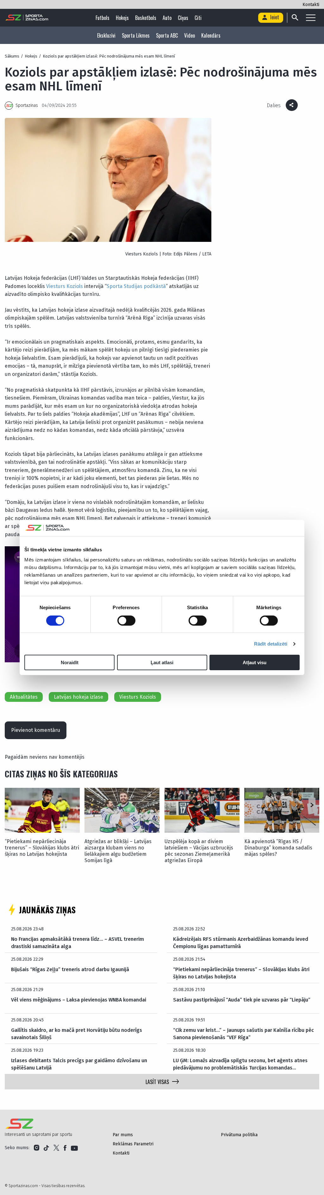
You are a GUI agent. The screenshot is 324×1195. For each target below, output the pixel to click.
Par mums (123, 1134)
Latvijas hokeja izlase (78, 697)
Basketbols (145, 17)
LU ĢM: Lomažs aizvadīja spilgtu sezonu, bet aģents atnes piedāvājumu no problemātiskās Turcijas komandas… (240, 1063)
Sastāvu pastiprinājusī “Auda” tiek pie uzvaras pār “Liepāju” (241, 1000)
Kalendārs (211, 35)
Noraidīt (69, 662)
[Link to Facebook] (65, 1148)
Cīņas (183, 17)
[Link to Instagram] (36, 1148)
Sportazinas (27, 105)
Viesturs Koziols (64, 286)
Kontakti (310, 4)
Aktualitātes (24, 697)
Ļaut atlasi (162, 662)
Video (189, 35)
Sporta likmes (136, 35)
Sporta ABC (167, 35)
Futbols (102, 17)
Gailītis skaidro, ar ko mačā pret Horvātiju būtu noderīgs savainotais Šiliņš (76, 1033)
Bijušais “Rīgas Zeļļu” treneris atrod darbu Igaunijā (70, 969)
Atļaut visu (254, 662)
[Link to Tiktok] (46, 1148)
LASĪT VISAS (157, 1082)
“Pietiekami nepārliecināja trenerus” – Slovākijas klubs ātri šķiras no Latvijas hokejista (42, 847)
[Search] (294, 18)
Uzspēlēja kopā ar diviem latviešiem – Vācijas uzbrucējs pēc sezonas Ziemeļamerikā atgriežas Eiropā (199, 850)
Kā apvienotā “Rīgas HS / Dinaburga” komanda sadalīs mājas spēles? (278, 847)
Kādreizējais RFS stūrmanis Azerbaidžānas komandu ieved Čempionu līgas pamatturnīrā (240, 942)
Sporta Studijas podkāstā (136, 286)
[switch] (126, 621)
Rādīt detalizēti (271, 644)
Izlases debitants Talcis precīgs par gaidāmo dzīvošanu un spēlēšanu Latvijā (79, 1063)
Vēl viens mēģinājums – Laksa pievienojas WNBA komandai (78, 1000)
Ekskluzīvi (106, 35)
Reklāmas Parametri (133, 1144)
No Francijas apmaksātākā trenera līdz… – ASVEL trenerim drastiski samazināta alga (77, 942)
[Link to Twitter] (56, 1148)
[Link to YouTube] (74, 1148)
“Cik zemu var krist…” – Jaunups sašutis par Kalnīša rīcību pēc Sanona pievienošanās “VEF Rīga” (243, 1033)
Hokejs (122, 17)
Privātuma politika (239, 1134)
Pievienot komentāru (35, 730)
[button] (312, 805)
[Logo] (27, 17)
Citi (198, 17)
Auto (167, 17)
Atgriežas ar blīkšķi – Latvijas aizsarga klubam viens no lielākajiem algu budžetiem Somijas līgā (118, 850)
